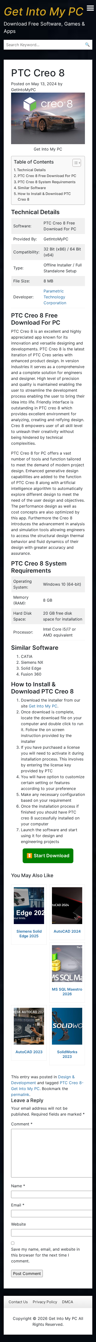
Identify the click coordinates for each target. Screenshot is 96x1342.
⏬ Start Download (48, 855)
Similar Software (32, 188)
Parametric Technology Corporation (55, 297)
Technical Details (31, 170)
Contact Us (18, 1302)
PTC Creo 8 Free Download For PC (47, 176)
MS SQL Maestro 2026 (67, 991)
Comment (21, 1123)
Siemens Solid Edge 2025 (29, 933)
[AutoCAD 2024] (67, 905)
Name (18, 1185)
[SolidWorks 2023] (67, 1026)
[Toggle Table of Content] (74, 163)
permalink (20, 1094)
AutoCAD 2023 (29, 1052)
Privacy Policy (45, 1302)
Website (18, 1224)
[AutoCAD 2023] (29, 1026)
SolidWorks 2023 (67, 1054)
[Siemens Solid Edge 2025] (29, 905)
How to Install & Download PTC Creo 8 (44, 196)
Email (17, 1205)
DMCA (67, 1302)
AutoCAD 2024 (67, 931)
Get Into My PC (43, 706)
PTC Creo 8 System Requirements (47, 182)
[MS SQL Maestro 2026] (67, 963)
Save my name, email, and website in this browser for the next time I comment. (45, 1255)
